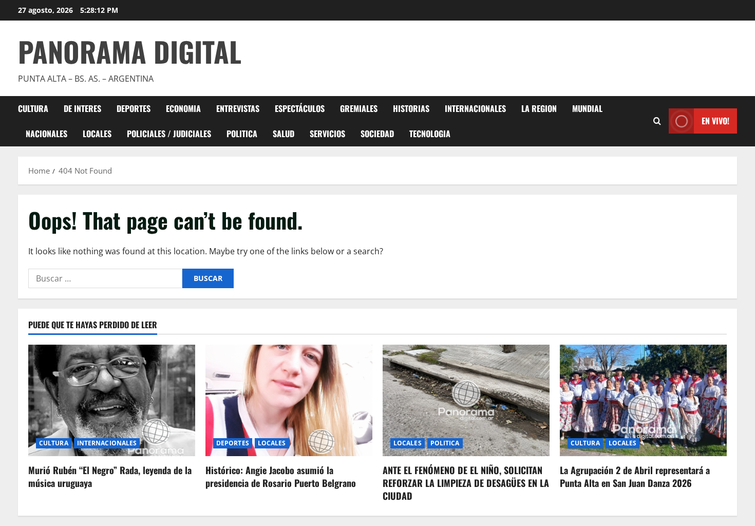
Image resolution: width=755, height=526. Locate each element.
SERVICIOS (327, 133)
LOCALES (97, 133)
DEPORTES (133, 108)
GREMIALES (359, 108)
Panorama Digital (129, 51)
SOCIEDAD (377, 133)
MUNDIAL (587, 108)
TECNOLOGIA (429, 133)
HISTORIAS (411, 108)
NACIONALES (46, 133)
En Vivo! (715, 121)
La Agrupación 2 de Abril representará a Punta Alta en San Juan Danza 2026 (635, 476)
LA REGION (539, 108)
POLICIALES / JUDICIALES (169, 133)
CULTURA (33, 108)
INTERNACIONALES (475, 108)
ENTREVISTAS (237, 108)
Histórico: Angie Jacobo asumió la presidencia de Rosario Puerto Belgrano (280, 476)
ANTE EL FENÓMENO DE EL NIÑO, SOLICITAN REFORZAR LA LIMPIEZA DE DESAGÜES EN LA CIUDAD (466, 482)
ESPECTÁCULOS (300, 108)
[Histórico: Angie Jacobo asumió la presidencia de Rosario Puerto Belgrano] (288, 400)
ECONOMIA (183, 108)
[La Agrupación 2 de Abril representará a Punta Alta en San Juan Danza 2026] (643, 400)
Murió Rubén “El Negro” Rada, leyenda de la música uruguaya (110, 476)
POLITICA (241, 133)
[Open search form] (657, 121)
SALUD (283, 133)
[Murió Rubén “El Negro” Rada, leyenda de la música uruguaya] (111, 400)
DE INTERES (82, 108)
